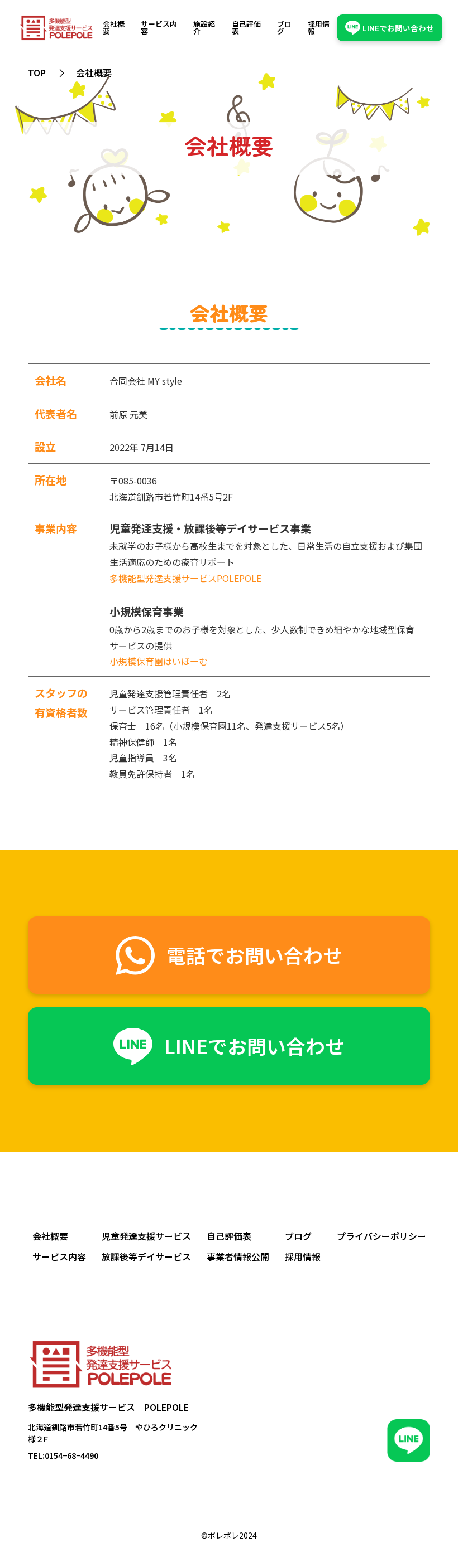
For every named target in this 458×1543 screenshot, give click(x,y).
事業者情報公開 (238, 1256)
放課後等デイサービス (146, 1256)
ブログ (284, 28)
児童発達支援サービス (146, 1236)
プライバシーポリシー (381, 1236)
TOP (37, 72)
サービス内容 (159, 28)
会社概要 (114, 28)
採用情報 (319, 28)
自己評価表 (246, 28)
